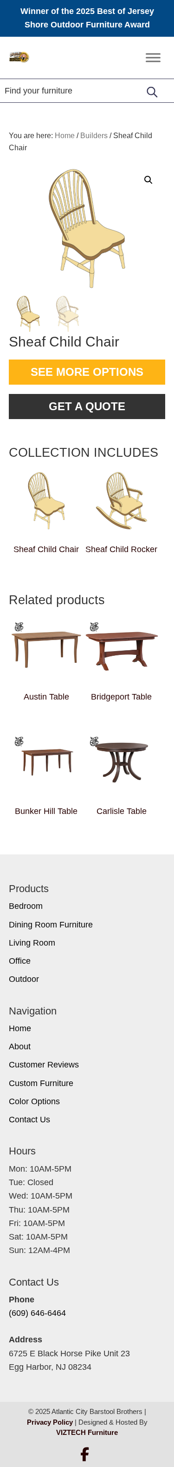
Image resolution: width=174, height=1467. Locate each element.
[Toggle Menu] (153, 57)
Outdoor (24, 979)
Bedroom (26, 906)
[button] (148, 180)
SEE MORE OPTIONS (87, 372)
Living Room (32, 942)
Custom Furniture (41, 1083)
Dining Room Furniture (51, 924)
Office (20, 961)
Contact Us (29, 1119)
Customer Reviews (44, 1064)
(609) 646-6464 (37, 1313)
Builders (94, 136)
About (20, 1046)
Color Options (34, 1101)
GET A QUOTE (87, 406)
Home (20, 1028)
